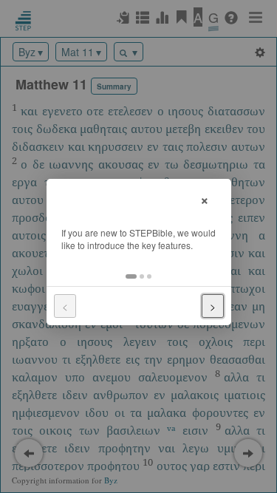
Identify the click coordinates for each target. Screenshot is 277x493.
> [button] (213, 306)
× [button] (204, 198)
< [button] (65, 306)
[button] (131, 276)
